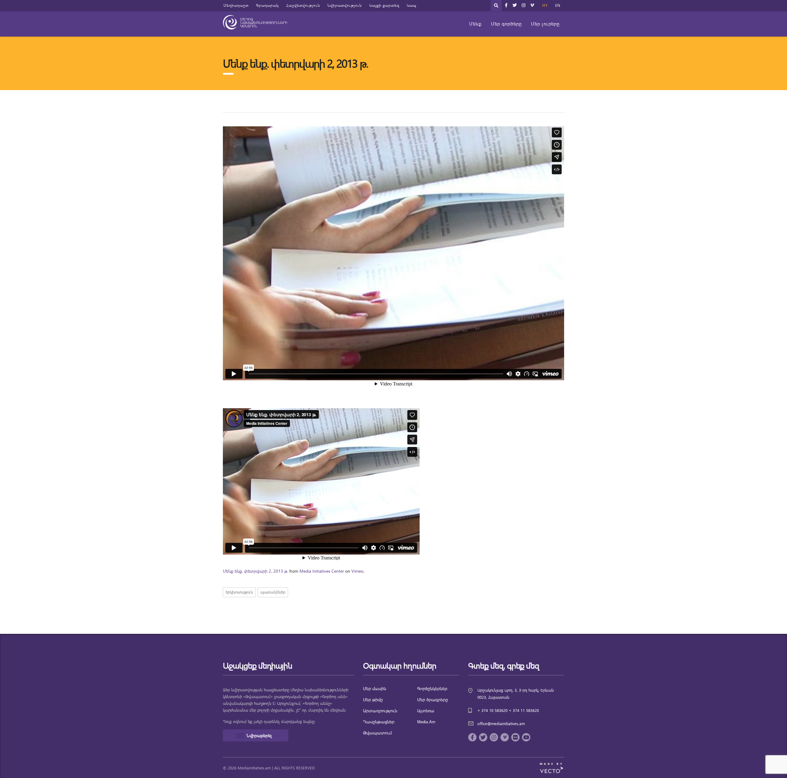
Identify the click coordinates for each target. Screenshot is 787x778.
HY (545, 5)
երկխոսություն (239, 591)
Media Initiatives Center (321, 571)
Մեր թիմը (373, 699)
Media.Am (426, 722)
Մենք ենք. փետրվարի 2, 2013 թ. (255, 571)
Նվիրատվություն (344, 5)
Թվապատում (377, 733)
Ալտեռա (425, 711)
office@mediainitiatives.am (501, 723)
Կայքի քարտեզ (384, 5)
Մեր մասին (374, 688)
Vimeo (357, 571)
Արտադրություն (380, 711)
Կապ (411, 5)
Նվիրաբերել (259, 735)
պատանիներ (272, 591)
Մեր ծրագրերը (432, 699)
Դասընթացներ (378, 722)
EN (557, 5)
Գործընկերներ (432, 688)
